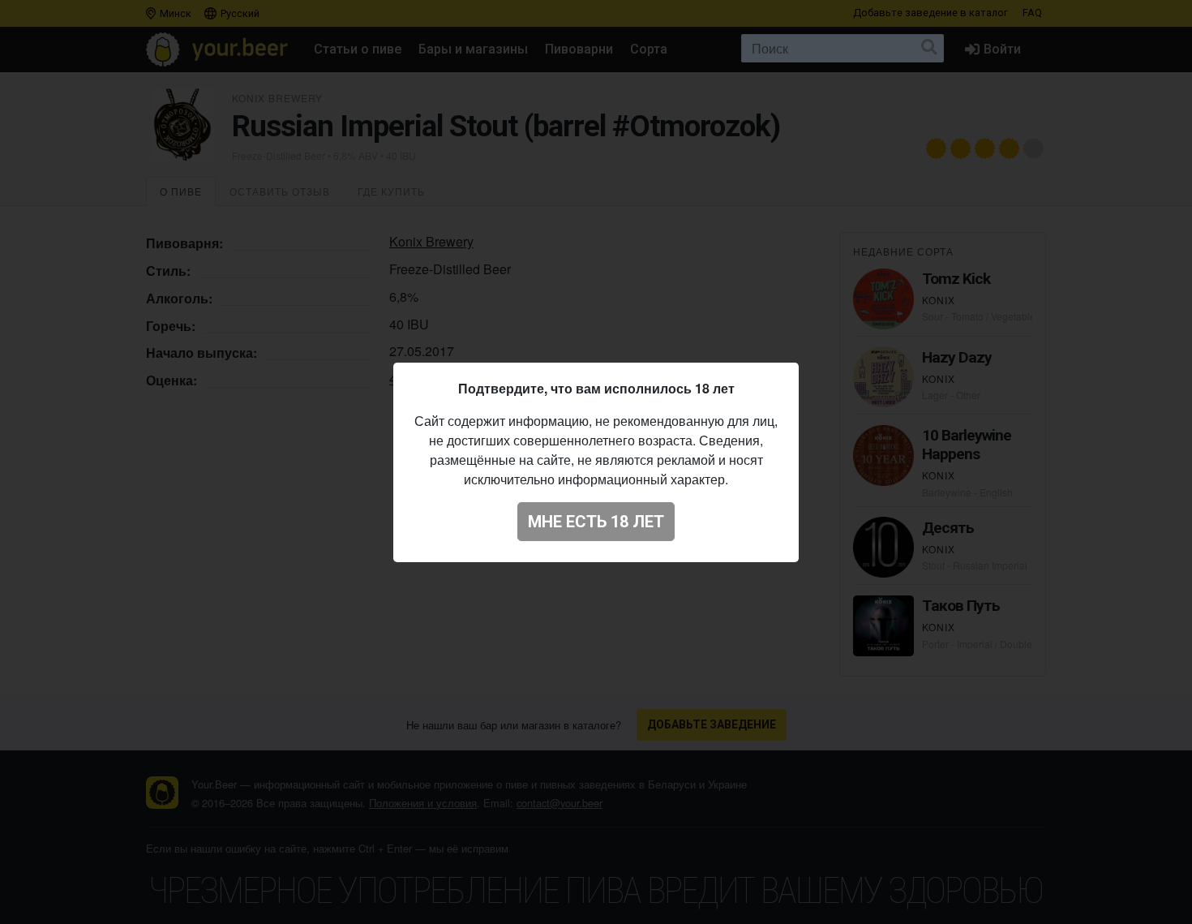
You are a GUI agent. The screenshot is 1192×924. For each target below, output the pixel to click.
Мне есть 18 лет (596, 521)
